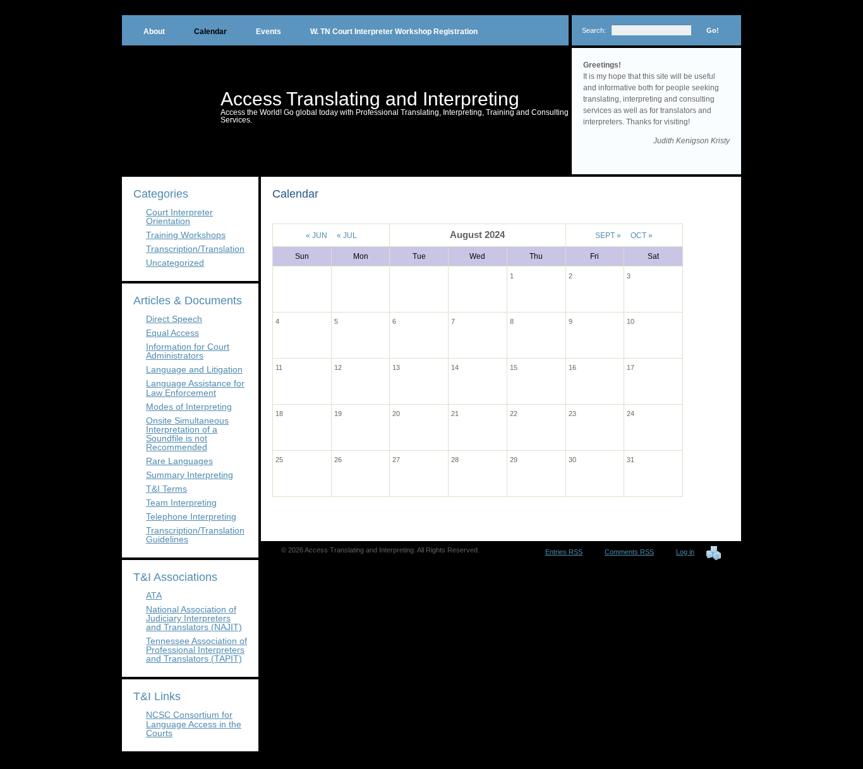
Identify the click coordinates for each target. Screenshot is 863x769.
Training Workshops (186, 235)
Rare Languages (179, 461)
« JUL (347, 235)
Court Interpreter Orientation (179, 216)
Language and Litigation (194, 369)
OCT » (642, 235)
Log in (685, 552)
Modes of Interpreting (189, 407)
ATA (154, 595)
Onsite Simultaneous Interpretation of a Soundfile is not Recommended (187, 433)
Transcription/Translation (195, 249)
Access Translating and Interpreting (369, 98)
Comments (629, 552)
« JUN (316, 235)
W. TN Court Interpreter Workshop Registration (394, 31)
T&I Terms (166, 489)
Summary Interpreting (189, 475)
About (154, 31)
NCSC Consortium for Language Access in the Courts (193, 723)
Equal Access (172, 333)
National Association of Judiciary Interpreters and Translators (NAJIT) (194, 618)
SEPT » (608, 235)
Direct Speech (174, 319)
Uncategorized (175, 263)
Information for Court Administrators (187, 351)
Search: (594, 30)
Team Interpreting (181, 503)
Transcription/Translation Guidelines (195, 534)
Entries (563, 552)
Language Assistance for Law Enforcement (195, 387)
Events (268, 31)
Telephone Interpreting (191, 516)
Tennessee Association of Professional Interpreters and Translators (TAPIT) (196, 650)
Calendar (210, 31)
